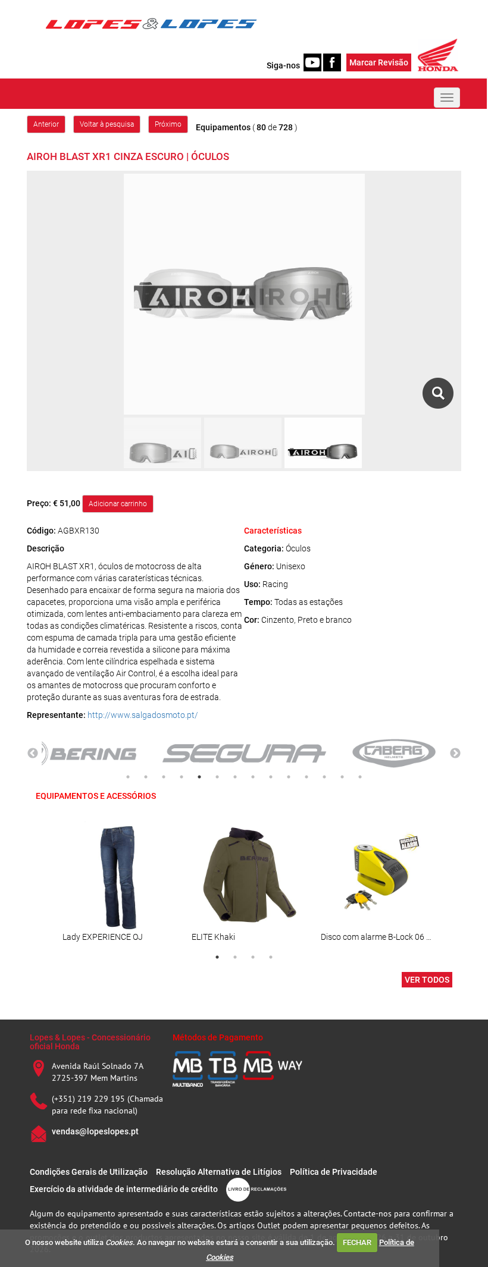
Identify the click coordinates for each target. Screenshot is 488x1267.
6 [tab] (217, 777)
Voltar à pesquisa (107, 124)
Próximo (168, 124)
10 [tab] (289, 777)
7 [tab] (235, 777)
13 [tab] (342, 777)
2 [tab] (146, 777)
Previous (33, 754)
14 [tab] (360, 777)
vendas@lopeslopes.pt (95, 1131)
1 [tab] (128, 777)
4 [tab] (181, 777)
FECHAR (357, 1242)
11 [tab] (306, 777)
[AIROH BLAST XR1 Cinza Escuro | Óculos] (437, 393)
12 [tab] (324, 777)
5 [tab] (199, 777)
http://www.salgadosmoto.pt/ (142, 715)
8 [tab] (253, 777)
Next (455, 754)
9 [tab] (271, 777)
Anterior (46, 124)
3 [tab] (164, 777)
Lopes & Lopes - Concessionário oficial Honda (90, 1042)
